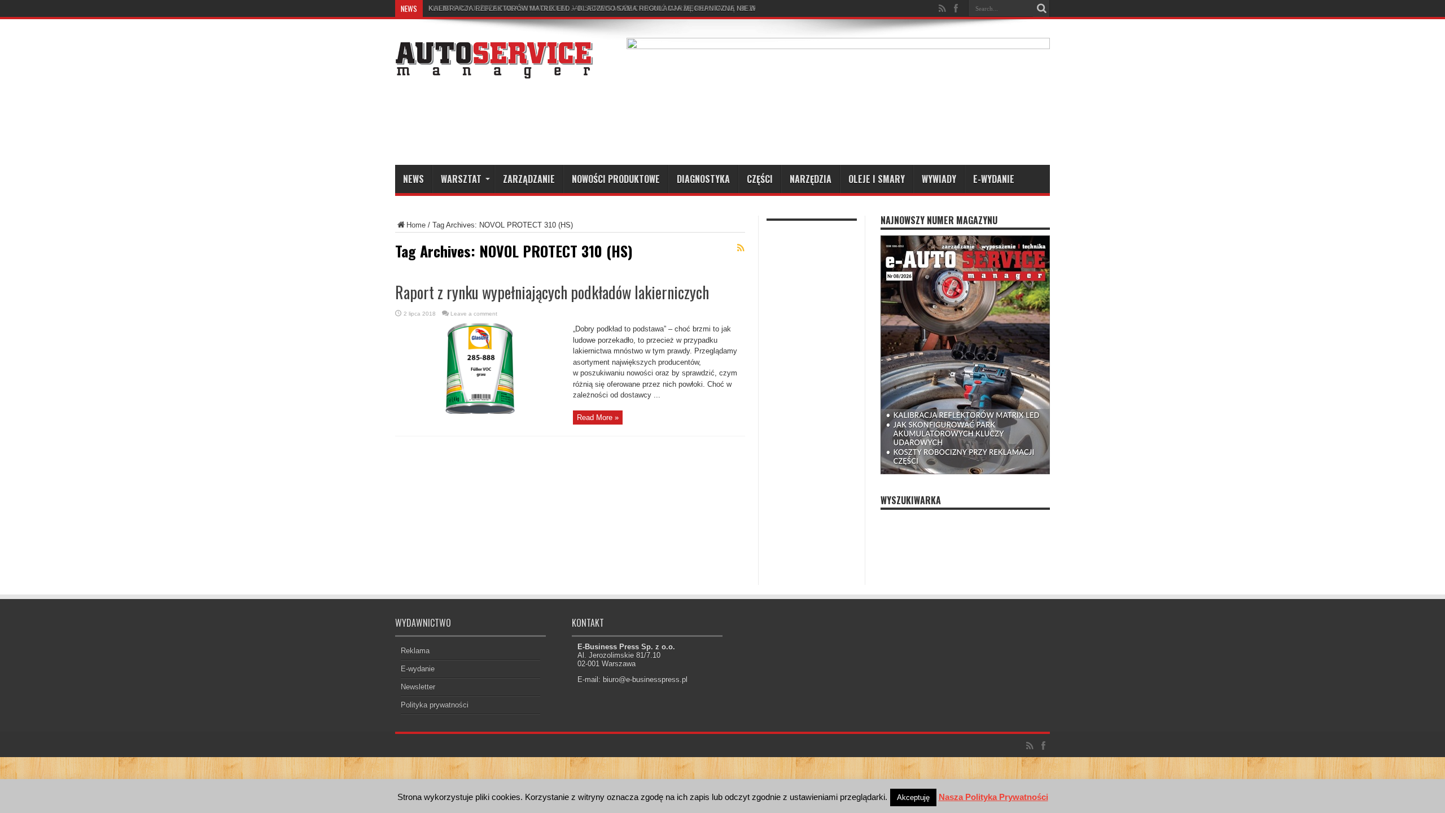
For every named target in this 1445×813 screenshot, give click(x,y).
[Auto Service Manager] (494, 70)
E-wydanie (993, 179)
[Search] (1041, 8)
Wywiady (939, 179)
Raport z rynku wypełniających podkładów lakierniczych (552, 292)
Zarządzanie (529, 179)
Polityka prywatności (434, 705)
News (413, 179)
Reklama (415, 650)
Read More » (598, 417)
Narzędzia (810, 179)
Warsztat (461, 179)
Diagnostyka (703, 179)
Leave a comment (473, 314)
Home (416, 225)
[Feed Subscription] (740, 247)
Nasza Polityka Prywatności (993, 797)
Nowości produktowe (616, 179)
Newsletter (418, 687)
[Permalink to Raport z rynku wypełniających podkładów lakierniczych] (479, 411)
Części (760, 179)
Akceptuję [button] (913, 797)
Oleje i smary (876, 179)
